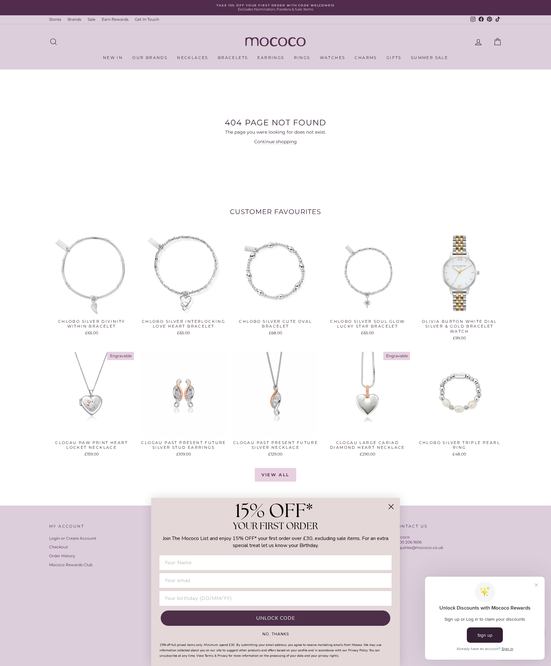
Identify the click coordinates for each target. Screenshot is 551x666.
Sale (91, 19)
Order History (62, 555)
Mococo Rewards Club (70, 564)
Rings (302, 57)
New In (113, 57)
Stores (55, 19)
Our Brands (149, 57)
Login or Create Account (72, 538)
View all (275, 474)
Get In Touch (147, 19)
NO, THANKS (275, 633)
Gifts (393, 57)
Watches (332, 57)
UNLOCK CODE (275, 618)
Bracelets (233, 57)
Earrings (270, 57)
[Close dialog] (391, 506)
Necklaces (192, 57)
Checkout (58, 546)
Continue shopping (275, 141)
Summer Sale (429, 57)
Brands (74, 19)
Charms (366, 57)
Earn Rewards (115, 19)
